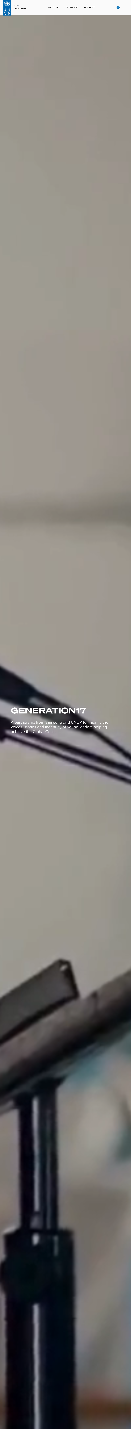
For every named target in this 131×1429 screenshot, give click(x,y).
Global (118, 7)
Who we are (53, 7)
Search (123, 7)
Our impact (89, 7)
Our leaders (72, 7)
